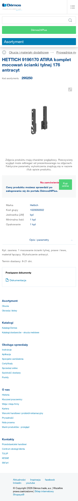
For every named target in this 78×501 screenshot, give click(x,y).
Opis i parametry (39, 239)
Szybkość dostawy (11, 372)
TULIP (5, 453)
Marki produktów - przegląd (15, 427)
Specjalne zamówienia (12, 359)
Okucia (5, 306)
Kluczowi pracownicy (12, 399)
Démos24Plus (39, 29)
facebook (50, 479)
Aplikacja (6, 354)
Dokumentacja (18, 280)
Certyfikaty (7, 363)
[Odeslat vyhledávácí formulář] (70, 20)
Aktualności (19, 479)
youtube (30, 482)
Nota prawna (8, 422)
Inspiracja (35, 479)
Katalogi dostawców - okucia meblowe (20, 332)
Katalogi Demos (9, 327)
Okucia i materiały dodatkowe (29, 52)
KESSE (5, 458)
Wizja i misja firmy (10, 404)
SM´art (5, 462)
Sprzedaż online (10, 368)
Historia (5, 394)
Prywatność (8, 417)
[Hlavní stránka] (5, 52)
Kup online (65, 184)
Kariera (5, 408)
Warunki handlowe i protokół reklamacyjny (22, 413)
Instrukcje (7, 349)
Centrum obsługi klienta (13, 448)
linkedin (17, 482)
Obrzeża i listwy (9, 310)
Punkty (5, 377)
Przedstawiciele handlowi (14, 444)
